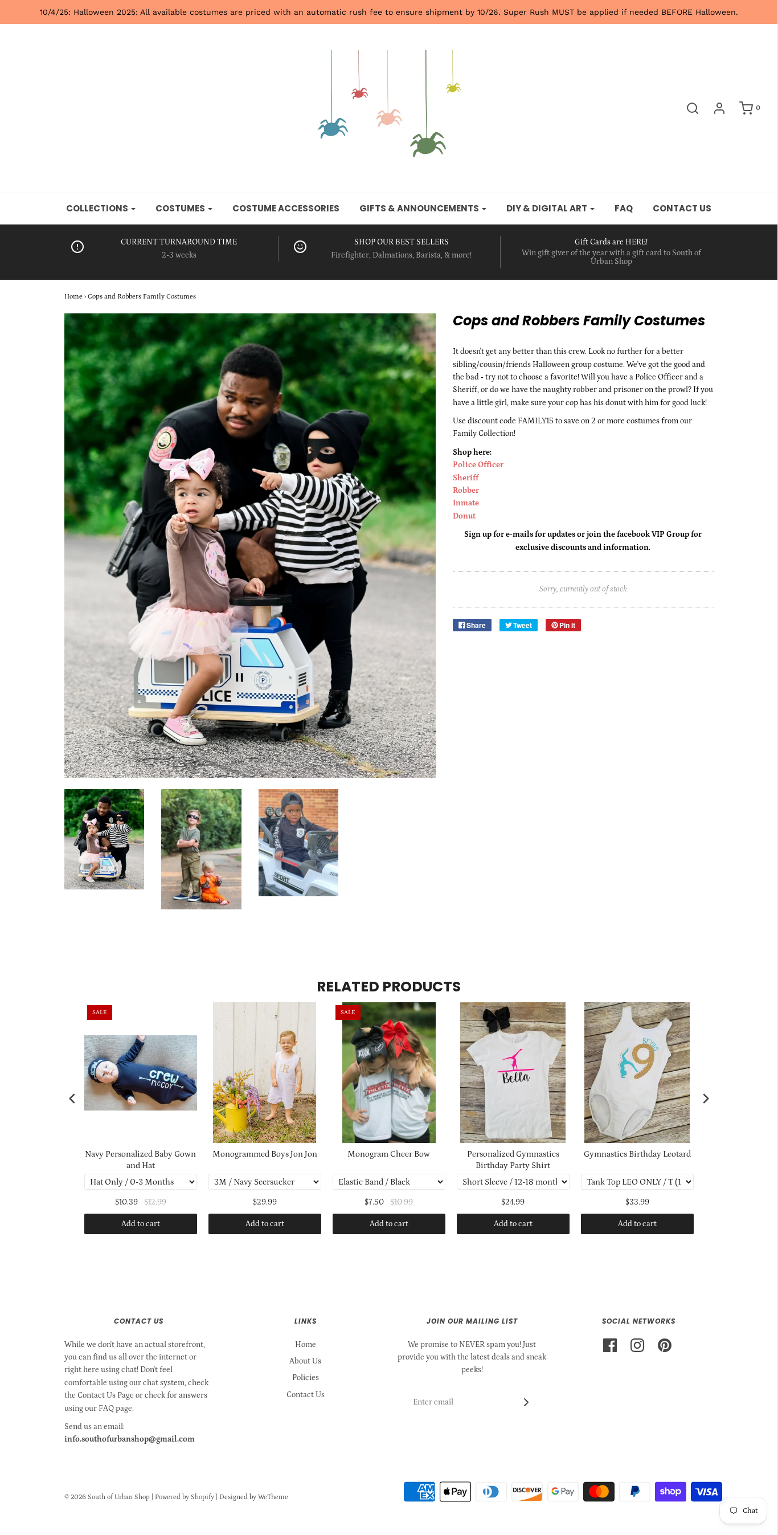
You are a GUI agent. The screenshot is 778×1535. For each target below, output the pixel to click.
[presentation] (72, 1098)
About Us (305, 1361)
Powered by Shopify (184, 1497)
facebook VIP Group (653, 534)
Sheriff (465, 478)
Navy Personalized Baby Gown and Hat (140, 1159)
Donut (464, 516)
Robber (466, 490)
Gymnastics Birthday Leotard (637, 1154)
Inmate (466, 503)
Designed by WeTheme (253, 1497)
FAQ (624, 208)
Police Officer (478, 465)
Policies (305, 1377)
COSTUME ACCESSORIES (285, 208)
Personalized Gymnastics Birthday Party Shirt (513, 1159)
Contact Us (305, 1394)
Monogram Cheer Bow (388, 1154)
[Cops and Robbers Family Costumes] (104, 839)
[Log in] (713, 108)
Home (73, 296)
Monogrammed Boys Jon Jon (264, 1154)
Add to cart (140, 1223)
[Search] (686, 108)
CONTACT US (682, 208)
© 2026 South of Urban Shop (107, 1497)
